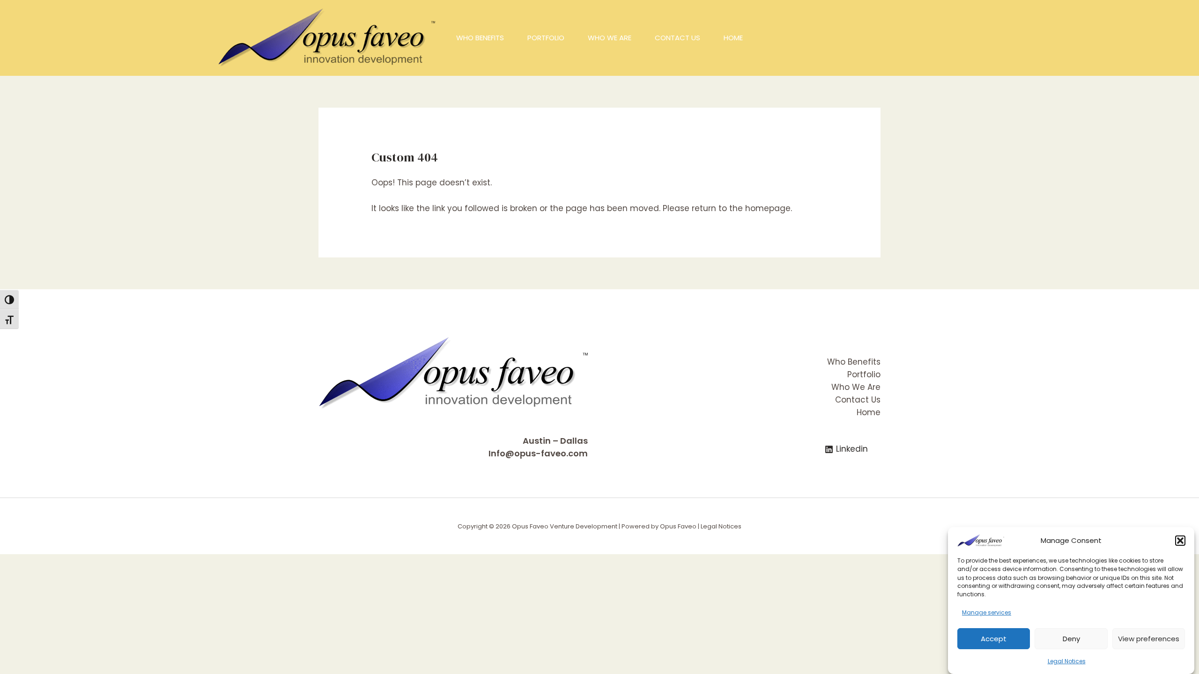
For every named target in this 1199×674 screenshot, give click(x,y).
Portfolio (864, 374)
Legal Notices (1067, 661)
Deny (1071, 638)
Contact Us (858, 399)
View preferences (1148, 638)
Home (869, 412)
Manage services (986, 612)
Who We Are (856, 387)
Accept (994, 638)
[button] (1180, 540)
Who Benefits (854, 361)
